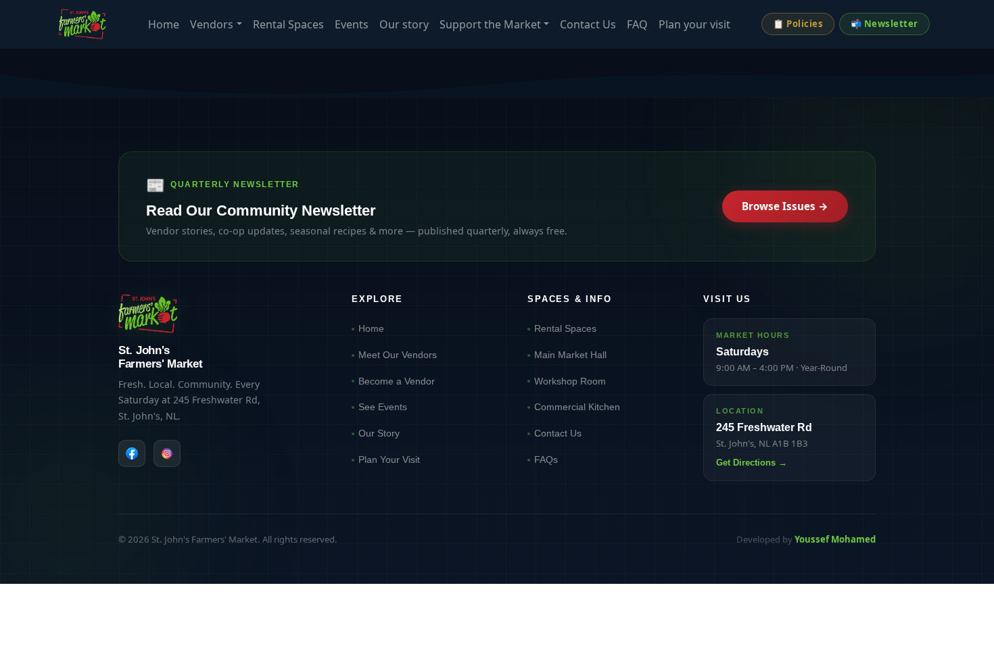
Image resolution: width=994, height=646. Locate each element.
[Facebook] (131, 453)
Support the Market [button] (490, 24)
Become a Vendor (396, 381)
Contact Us (588, 24)
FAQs (546, 459)
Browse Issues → (785, 206)
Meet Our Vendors (397, 354)
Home (163, 24)
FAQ (637, 24)
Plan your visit (694, 24)
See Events (382, 406)
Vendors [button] (211, 24)
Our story (404, 24)
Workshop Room (570, 381)
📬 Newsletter (884, 24)
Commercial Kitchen (577, 406)
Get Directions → (751, 462)
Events (352, 24)
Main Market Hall (570, 354)
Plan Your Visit (389, 459)
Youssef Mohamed (835, 539)
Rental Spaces (288, 24)
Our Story (379, 433)
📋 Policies (798, 24)
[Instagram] (167, 453)
